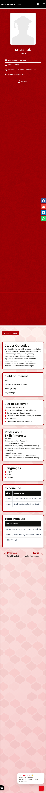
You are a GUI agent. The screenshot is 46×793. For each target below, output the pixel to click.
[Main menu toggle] (44, 4)
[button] (38, 4)
